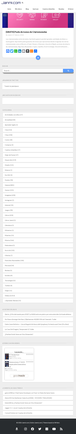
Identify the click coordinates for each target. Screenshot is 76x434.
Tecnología (8, 280)
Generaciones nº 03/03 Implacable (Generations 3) (17, 364)
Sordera (7, 275)
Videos (7, 296)
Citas (6, 135)
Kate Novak (13, 356)
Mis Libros (18, 9)
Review (7, 270)
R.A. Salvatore (9, 368)
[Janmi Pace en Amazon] (16, 427)
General (7, 185)
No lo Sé (7, 250)
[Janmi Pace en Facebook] (32, 427)
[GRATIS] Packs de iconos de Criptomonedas (26, 32)
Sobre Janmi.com (36, 423)
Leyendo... (19, 352)
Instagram (8, 200)
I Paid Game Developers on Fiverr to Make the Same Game (34, 393)
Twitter (7, 285)
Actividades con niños (12, 115)
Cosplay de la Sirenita (25, 408)
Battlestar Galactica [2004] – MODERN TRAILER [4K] (33, 398)
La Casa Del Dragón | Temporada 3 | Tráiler (19, 329)
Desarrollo (8, 160)
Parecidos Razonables (12, 260)
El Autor (71, 9)
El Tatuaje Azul (14, 355)
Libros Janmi (9, 220)
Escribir (7, 175)
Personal (8, 265)
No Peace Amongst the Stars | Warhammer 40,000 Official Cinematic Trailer (30, 319)
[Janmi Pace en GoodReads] (47, 427)
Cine (6, 130)
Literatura (8, 225)
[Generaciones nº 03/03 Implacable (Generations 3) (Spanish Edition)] (7, 364)
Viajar (7, 290)
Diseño (7, 165)
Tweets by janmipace (11, 86)
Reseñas (61, 9)
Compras (8, 145)
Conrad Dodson (10, 413)
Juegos (7, 210)
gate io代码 (9, 393)
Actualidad (8, 120)
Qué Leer (36, 9)
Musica (7, 240)
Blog (27, 9)
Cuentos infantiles (49, 9)
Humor (7, 190)
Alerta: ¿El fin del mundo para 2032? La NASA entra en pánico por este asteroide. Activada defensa (38, 314)
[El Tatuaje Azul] (7, 357)
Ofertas (7, 255)
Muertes (8, 235)
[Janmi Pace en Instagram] (25, 427)
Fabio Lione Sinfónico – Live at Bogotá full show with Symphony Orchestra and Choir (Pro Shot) (37, 324)
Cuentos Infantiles (11, 150)
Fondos (7, 180)
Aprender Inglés (10, 125)
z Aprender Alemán (11, 300)
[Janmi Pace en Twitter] (39, 427)
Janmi (10, 35)
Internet (7, 205)
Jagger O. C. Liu (10, 408)
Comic (7, 140)
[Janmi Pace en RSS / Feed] (61, 427)
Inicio (9, 9)
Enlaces (7, 170)
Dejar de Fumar (10, 155)
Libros (7, 215)
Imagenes (8, 195)
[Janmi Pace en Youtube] (54, 427)
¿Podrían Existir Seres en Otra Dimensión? (19, 334)
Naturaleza (8, 245)
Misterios (8, 230)
